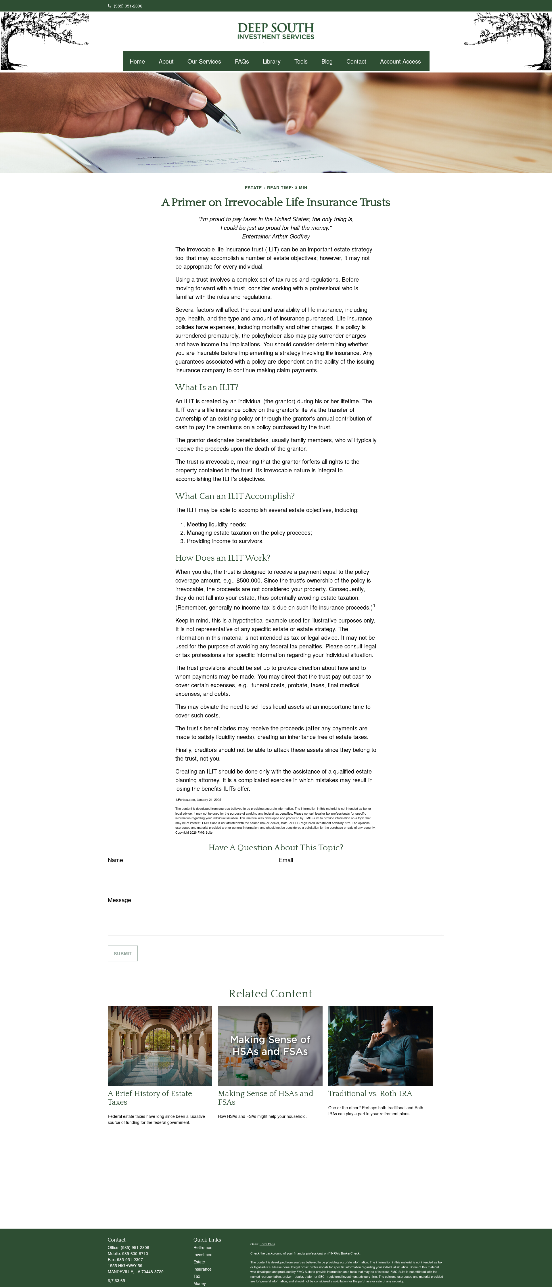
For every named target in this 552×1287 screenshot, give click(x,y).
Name (115, 860)
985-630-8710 (135, 1253)
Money (199, 1283)
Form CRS (267, 1244)
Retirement (203, 1247)
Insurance (202, 1269)
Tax (196, 1276)
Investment (203, 1254)
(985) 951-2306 (128, 6)
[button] (137, 61)
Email (286, 860)
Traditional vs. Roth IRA (370, 1093)
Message (119, 899)
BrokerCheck (350, 1253)
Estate (199, 1262)
